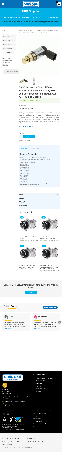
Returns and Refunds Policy (41, 424)
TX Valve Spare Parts (8, 442)
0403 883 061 (7, 393)
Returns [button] (22, 198)
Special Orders (37, 418)
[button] (3, 4)
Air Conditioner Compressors (41, 442)
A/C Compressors (7, 444)
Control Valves (25, 30)
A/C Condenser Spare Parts (23, 442)
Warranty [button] (22, 202)
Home (20, 30)
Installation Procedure (39, 413)
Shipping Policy (37, 421)
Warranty (36, 416)
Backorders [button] (23, 206)
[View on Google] (6, 316)
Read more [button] (7, 328)
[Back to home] (31, 4)
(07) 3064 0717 (7, 391)
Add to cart (28, 136)
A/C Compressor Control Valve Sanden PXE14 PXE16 (33, 142)
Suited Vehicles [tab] (35, 148)
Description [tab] (24, 148)
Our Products (39, 374)
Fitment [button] (22, 194)
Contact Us (31, 292)
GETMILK (30, 448)
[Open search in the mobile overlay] (11, 72)
